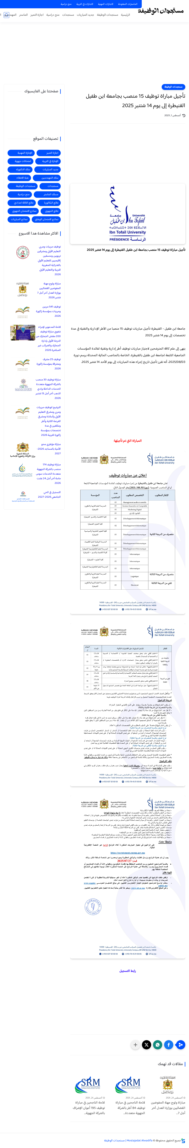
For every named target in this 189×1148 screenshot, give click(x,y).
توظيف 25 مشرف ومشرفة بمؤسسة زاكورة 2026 (49, 364)
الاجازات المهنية (105, 4)
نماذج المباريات (19, 219)
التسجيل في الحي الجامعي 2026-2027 (49, 494)
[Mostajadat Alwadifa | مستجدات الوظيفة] (160, 10)
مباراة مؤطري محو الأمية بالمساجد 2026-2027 (49, 449)
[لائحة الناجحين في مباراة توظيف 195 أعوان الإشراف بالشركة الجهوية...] (87, 1085)
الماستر (23, 15)
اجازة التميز (37, 15)
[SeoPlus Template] (183, 1140)
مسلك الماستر (51, 194)
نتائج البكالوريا (51, 203)
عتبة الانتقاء (22, 178)
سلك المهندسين (50, 178)
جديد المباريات (85, 15)
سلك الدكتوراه (23, 169)
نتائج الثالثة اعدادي (23, 203)
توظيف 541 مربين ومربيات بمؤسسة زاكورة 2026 (48, 311)
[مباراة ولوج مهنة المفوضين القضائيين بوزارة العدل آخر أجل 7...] (168, 1085)
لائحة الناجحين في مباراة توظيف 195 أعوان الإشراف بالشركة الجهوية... (89, 1108)
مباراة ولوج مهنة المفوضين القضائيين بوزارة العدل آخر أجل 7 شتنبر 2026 (49, 290)
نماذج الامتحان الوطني (46, 219)
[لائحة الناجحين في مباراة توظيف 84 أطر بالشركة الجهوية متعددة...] (127, 1085)
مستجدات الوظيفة (107, 15)
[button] (168, 1044)
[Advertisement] (94, 55)
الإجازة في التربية (50, 161)
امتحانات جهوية (23, 161)
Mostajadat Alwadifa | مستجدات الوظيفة (128, 1140)
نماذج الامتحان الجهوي (24, 211)
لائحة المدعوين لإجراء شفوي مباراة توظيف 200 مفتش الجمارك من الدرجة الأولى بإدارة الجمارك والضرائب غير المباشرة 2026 (48, 339)
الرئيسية (125, 15)
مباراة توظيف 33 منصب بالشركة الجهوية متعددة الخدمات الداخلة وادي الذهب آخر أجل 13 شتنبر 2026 (48, 389)
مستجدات (68, 15)
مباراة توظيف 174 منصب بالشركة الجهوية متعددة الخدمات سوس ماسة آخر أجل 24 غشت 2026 (48, 473)
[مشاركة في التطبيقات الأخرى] (135, 1044)
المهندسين (10, 15)
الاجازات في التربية (84, 4)
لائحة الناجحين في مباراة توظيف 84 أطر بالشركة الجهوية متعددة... (130, 1108)
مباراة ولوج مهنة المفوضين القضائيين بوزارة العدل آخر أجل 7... (168, 1108)
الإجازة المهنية (25, 153)
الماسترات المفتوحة (128, 4)
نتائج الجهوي (51, 211)
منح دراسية (66, 4)
